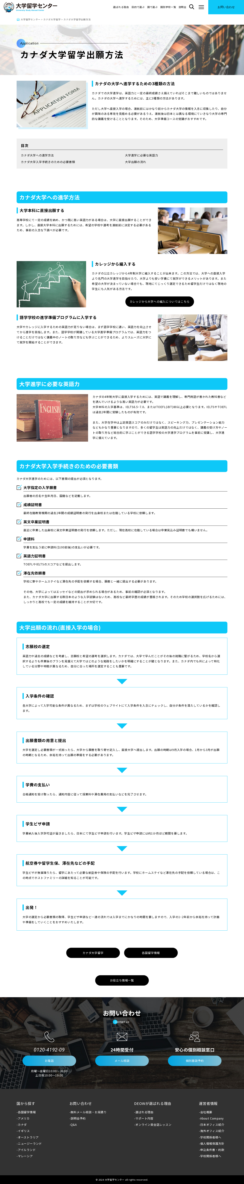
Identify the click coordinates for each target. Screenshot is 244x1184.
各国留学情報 (27, 1112)
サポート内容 (144, 1118)
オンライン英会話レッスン (153, 1124)
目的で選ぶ (138, 7)
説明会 (182, 7)
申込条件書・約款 (212, 1150)
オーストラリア (28, 1137)
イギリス (24, 1131)
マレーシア (25, 1156)
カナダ (22, 1124)
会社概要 (206, 1112)
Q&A (74, 1124)
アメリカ (24, 1118)
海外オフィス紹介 (212, 1131)
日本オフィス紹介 (212, 1124)
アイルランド (27, 1150)
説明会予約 (78, 1118)
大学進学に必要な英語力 (141, 155)
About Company (211, 1118)
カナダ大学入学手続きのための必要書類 (48, 162)
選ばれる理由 (121, 7)
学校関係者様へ (210, 1137)
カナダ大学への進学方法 (37, 155)
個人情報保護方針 (212, 1143)
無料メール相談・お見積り (89, 1112)
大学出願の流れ (135, 162)
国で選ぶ (152, 7)
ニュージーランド (30, 1143)
